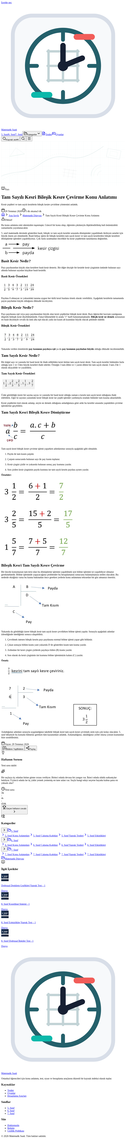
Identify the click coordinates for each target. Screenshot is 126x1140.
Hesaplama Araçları (16, 1096)
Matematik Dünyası (32, 215)
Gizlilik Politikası (15, 1131)
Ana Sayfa (14, 215)
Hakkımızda (13, 1125)
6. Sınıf (11, 134)
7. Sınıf (18, 134)
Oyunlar (60, 134)
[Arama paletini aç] (23, 138)
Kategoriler (32, 134)
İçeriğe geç (6, 2)
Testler (48, 134)
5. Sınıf (4, 134)
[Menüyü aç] (29, 138)
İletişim (10, 1128)
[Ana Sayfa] (3, 215)
